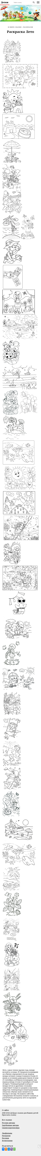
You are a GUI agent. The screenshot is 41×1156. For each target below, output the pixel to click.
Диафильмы (7, 1133)
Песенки (5, 1138)
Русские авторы (8, 1123)
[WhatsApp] (14, 1149)
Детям (4, 2)
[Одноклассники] (6, 1149)
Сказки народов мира (10, 1128)
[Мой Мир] (9, 1149)
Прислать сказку (9, 1115)
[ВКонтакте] (3, 1149)
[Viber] (11, 1149)
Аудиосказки (7, 1141)
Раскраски (6, 1136)
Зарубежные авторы (10, 1125)
